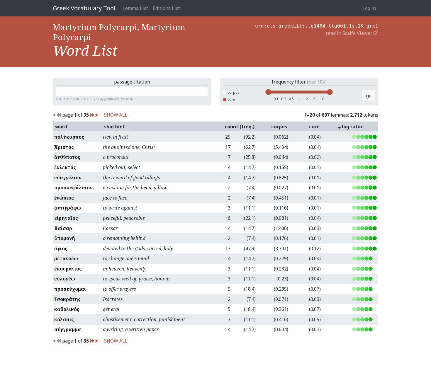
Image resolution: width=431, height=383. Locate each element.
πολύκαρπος (69, 137)
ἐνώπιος (64, 198)
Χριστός (64, 147)
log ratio (351, 126)
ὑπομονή (64, 238)
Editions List (166, 8)
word (61, 126)
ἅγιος (60, 248)
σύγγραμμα (67, 329)
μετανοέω (66, 258)
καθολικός (66, 309)
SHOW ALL (116, 115)
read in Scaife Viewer (350, 33)
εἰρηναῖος (66, 218)
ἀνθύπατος (67, 157)
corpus (234, 92)
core (231, 99)
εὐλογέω (64, 278)
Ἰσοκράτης (67, 299)
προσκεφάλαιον (73, 187)
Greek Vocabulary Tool (84, 8)
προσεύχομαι (70, 289)
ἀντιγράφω (67, 208)
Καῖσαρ (63, 228)
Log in (369, 8)
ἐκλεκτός (65, 167)
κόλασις (64, 319)
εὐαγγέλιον (67, 177)
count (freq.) (239, 126)
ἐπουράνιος (68, 268)
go (368, 95)
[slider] (268, 92)
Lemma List (135, 8)
